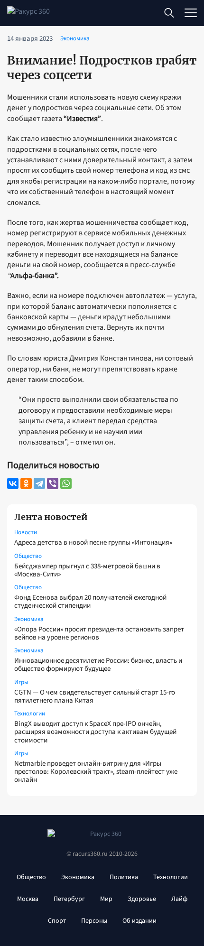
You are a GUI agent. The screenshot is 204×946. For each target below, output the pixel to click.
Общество (28, 556)
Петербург (69, 899)
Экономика (29, 619)
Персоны (94, 921)
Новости (25, 532)
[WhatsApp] (66, 483)
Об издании (139, 921)
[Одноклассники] (26, 483)
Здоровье (142, 899)
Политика (124, 877)
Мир (106, 899)
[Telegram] (39, 483)
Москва (27, 899)
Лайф (179, 899)
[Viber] (52, 483)
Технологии (29, 713)
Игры (21, 682)
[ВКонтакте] (13, 483)
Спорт (57, 921)
